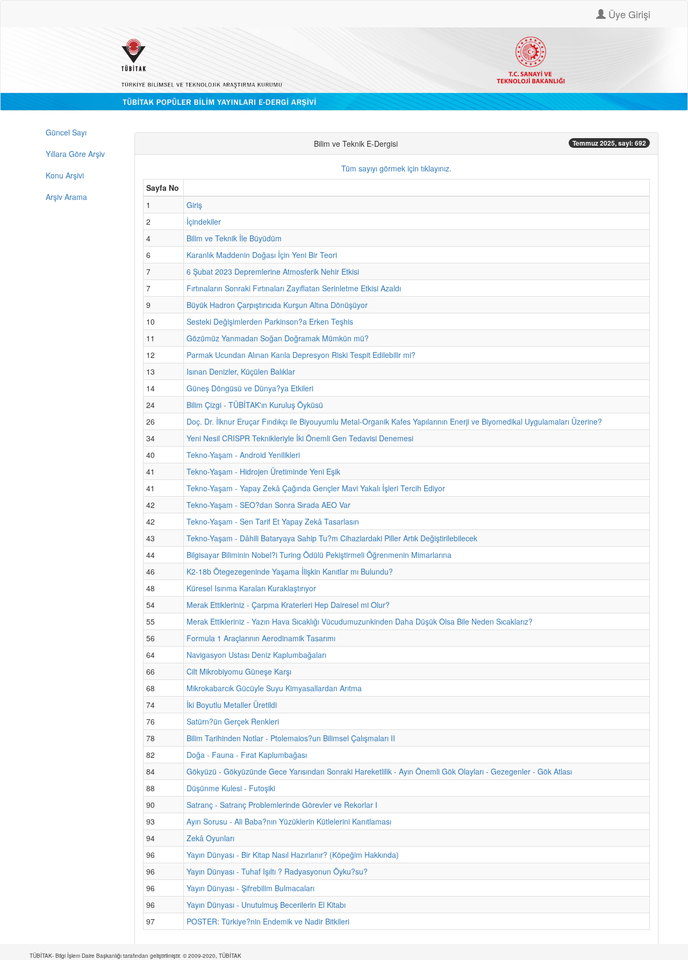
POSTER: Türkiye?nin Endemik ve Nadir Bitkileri (268, 921)
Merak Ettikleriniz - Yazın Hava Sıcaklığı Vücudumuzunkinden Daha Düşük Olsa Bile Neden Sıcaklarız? (360, 621)
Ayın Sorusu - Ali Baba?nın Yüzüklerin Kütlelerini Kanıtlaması (289, 821)
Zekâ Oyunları (210, 838)
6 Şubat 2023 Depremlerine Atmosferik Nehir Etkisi (273, 271)
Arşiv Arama (66, 196)
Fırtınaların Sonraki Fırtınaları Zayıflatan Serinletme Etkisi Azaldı (294, 288)
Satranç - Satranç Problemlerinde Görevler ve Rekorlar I (282, 804)
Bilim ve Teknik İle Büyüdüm (234, 238)
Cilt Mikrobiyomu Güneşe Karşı (239, 671)
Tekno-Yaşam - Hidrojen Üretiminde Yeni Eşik (263, 471)
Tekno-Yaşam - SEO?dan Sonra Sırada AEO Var (268, 504)
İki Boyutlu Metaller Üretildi (232, 704)
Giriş (194, 204)
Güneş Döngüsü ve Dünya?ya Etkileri (250, 388)
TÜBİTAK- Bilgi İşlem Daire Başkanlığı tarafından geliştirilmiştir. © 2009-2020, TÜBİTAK (135, 955)
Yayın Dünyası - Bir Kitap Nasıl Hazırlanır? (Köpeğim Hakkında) (293, 854)
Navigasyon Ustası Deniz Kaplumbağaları (256, 654)
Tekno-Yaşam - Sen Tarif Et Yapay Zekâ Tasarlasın (273, 521)
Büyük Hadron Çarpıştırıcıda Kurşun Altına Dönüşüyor (277, 304)
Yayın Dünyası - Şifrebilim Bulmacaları (250, 888)
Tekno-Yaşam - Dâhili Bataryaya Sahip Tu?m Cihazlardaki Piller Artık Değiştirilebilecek (332, 538)
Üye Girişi (628, 14)
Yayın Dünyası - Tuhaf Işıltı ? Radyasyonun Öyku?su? (277, 871)
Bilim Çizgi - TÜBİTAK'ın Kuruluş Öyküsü (255, 404)
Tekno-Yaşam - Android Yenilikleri (243, 454)
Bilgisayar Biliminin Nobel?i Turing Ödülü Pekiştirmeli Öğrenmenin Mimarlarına (319, 554)
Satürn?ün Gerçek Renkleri (233, 721)
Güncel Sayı (66, 132)
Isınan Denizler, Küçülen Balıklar (241, 371)
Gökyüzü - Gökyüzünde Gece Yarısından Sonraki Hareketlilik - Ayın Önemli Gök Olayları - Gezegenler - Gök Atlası (379, 771)
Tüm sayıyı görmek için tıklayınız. (396, 168)
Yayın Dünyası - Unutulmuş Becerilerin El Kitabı (266, 904)
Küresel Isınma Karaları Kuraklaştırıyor (251, 588)
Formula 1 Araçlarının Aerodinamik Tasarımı (261, 638)
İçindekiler (204, 221)
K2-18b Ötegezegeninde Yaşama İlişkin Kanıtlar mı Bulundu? (290, 571)
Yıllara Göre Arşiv (75, 153)
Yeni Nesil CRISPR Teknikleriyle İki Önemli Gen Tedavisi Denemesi (300, 438)
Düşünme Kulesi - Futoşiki (231, 788)
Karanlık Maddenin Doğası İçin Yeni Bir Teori (262, 254)
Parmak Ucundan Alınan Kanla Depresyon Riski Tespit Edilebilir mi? (301, 354)
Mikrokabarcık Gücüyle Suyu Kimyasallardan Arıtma (274, 688)
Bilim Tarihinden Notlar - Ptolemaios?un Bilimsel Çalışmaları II (291, 738)
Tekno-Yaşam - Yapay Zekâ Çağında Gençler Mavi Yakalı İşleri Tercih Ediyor (316, 488)
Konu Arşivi (65, 175)
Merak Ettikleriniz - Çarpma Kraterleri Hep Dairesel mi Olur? (288, 604)
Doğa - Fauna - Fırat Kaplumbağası (247, 754)
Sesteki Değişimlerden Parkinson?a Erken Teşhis (270, 321)
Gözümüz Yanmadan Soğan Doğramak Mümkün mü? (278, 338)
